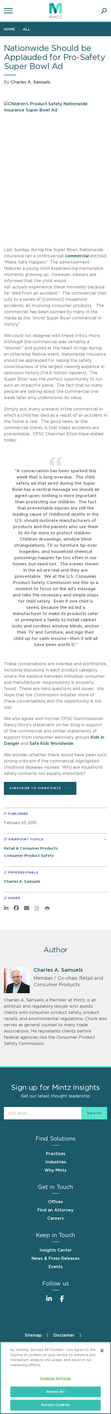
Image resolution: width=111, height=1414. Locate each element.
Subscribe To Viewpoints (35, 788)
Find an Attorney (55, 1210)
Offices (55, 1202)
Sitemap (33, 1335)
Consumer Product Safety (29, 856)
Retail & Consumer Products (31, 848)
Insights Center (55, 1250)
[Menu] (9, 11)
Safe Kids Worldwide (51, 744)
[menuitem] (11, 29)
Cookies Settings (55, 1378)
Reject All (55, 1392)
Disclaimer (64, 1335)
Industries (55, 1162)
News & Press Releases (55, 1258)
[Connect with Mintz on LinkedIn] (49, 1301)
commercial (77, 256)
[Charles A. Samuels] (17, 980)
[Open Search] (104, 11)
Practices (55, 1154)
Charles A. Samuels (30, 82)
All (26, 29)
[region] (55, 1378)
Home (9, 29)
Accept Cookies (55, 1405)
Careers (55, 1218)
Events (56, 1267)
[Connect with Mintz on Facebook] (62, 1301)
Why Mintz (55, 1170)
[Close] (102, 1350)
